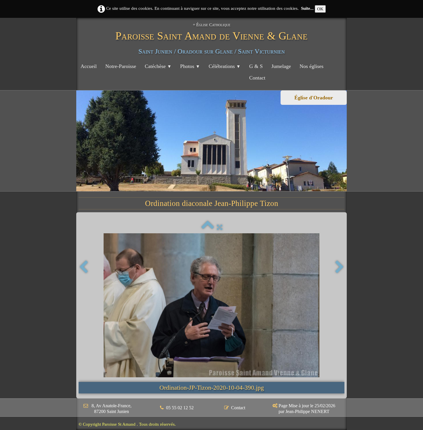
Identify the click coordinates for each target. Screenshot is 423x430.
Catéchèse (158, 66)
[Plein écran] (219, 227)
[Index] (208, 227)
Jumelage (281, 66)
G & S (256, 66)
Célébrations (225, 66)
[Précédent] (83, 267)
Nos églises (311, 66)
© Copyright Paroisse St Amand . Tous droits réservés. (127, 424)
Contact (257, 78)
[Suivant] (339, 267)
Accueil (89, 66)
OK (320, 9)
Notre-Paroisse (120, 66)
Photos (190, 66)
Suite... (307, 8)
